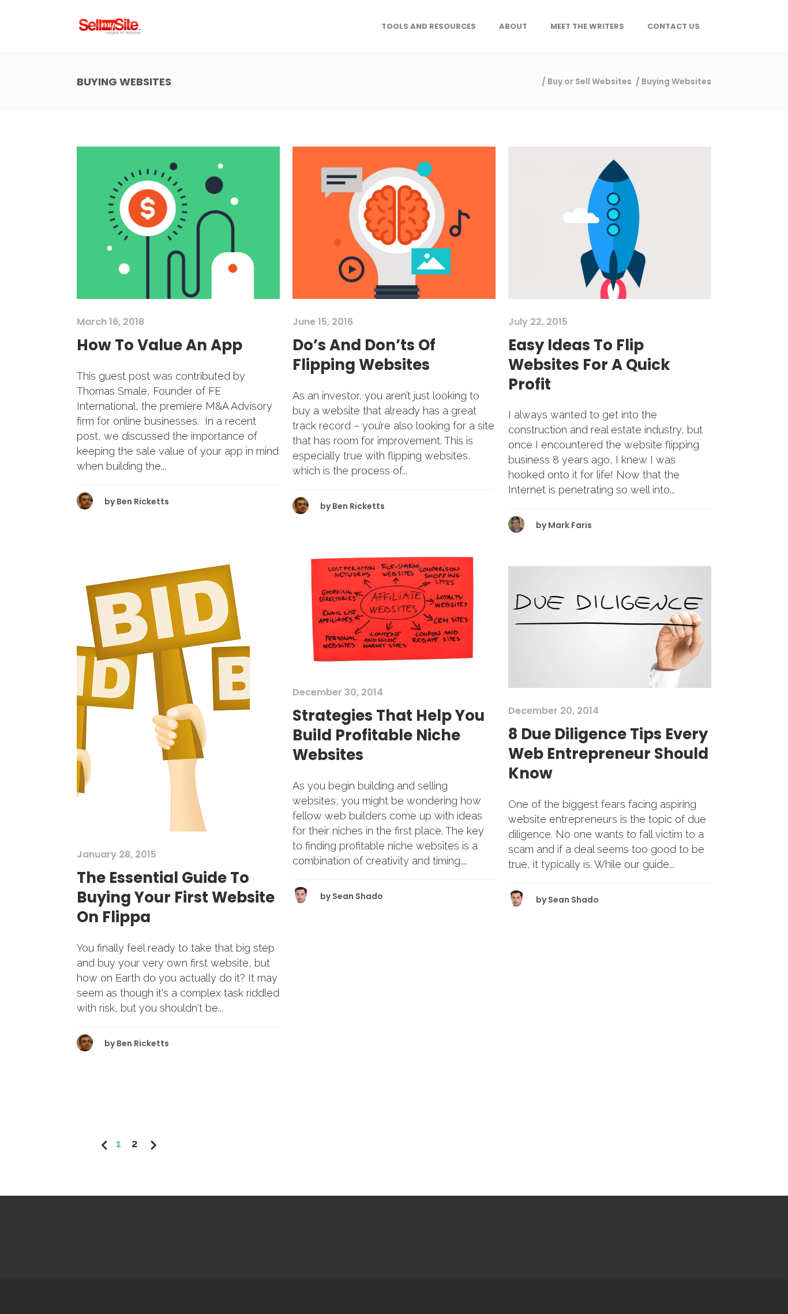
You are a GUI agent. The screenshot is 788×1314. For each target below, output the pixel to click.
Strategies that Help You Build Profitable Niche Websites (388, 735)
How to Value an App (159, 345)
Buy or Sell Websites (589, 81)
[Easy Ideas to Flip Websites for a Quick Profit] (609, 222)
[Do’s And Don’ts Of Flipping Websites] (394, 222)
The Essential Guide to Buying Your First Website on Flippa (176, 897)
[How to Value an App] (178, 222)
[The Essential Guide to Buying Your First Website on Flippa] (163, 687)
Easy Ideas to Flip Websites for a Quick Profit (589, 365)
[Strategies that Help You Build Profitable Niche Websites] (394, 608)
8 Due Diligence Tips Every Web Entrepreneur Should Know (608, 754)
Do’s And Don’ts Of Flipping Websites (364, 355)
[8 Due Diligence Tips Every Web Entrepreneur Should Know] (609, 627)
